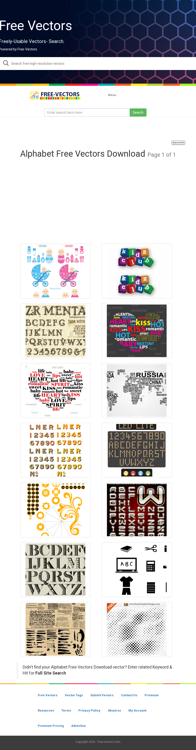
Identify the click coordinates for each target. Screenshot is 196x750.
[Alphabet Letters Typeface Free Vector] (55, 569)
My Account (137, 710)
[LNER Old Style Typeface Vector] (55, 450)
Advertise (78, 726)
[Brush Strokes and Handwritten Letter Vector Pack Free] (55, 629)
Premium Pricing (51, 726)
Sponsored (178, 142)
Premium (152, 695)
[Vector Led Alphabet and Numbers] (137, 450)
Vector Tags (74, 695)
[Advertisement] (98, 129)
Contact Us (129, 695)
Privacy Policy (89, 710)
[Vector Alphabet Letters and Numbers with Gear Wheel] (55, 509)
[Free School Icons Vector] (137, 569)
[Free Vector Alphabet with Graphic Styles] (137, 509)
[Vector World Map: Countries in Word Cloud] (137, 390)
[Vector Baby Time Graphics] (55, 271)
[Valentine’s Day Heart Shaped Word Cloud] (137, 330)
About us (114, 710)
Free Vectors (47, 695)
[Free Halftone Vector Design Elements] (137, 629)
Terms (66, 710)
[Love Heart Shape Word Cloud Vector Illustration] (55, 390)
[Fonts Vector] (55, 330)
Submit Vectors (102, 695)
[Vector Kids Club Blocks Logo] (137, 271)
